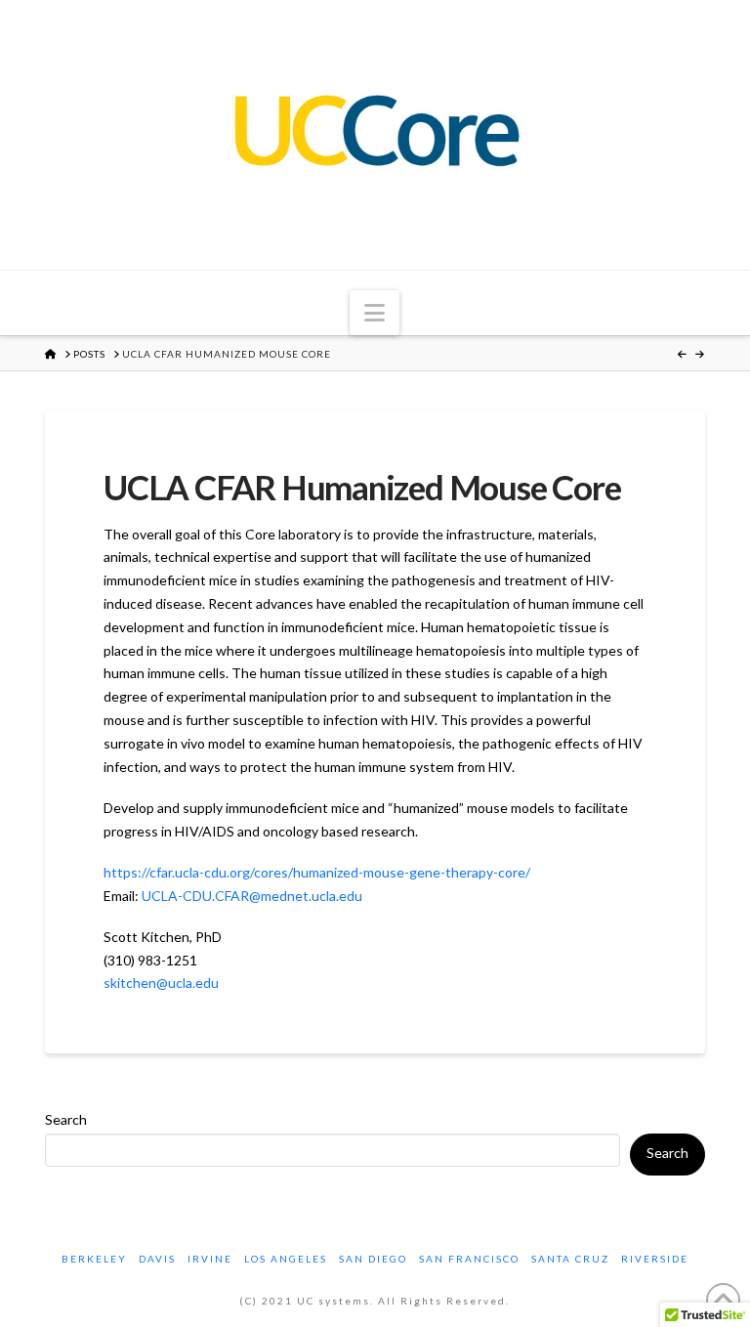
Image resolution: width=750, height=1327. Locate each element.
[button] (374, 312)
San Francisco (469, 1258)
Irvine (210, 1258)
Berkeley (94, 1258)
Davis (157, 1258)
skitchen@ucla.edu (161, 982)
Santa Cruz (570, 1258)
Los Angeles (285, 1258)
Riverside (654, 1258)
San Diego (373, 1258)
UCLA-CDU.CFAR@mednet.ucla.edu (252, 895)
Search (66, 1119)
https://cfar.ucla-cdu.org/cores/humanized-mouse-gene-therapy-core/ (317, 872)
